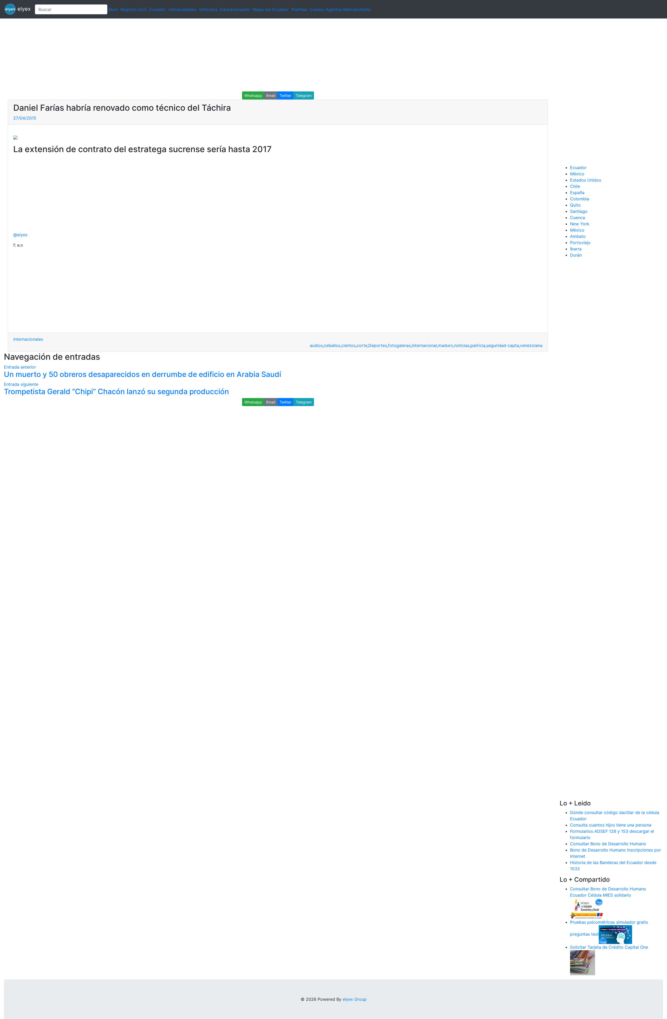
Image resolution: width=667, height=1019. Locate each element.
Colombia (579, 198)
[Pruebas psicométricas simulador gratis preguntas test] (615, 934)
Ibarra (576, 248)
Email (270, 95)
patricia (478, 345)
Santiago (579, 211)
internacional (424, 345)
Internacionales (28, 339)
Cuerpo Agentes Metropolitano (340, 9)
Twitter (285, 95)
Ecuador (157, 9)
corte (362, 345)
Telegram (304, 95)
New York (579, 223)
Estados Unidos (585, 180)
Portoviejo (580, 242)
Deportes (377, 345)
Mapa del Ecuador (271, 9)
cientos (348, 345)
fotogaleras (399, 345)
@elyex (20, 234)
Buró (113, 9)
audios (316, 345)
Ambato (578, 236)
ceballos (332, 345)
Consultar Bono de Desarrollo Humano (608, 843)
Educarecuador (235, 9)
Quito (575, 205)
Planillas (299, 9)
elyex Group (355, 999)
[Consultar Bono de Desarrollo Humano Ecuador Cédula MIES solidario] (586, 908)
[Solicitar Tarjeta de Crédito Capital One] (582, 962)
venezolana (531, 345)
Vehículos (208, 9)
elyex (23, 9)
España (577, 192)
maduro (445, 345)
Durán (576, 255)
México (577, 173)
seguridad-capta (502, 345)
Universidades (182, 9)
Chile (575, 186)
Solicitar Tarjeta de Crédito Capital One (609, 947)
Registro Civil (133, 9)
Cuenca (577, 217)
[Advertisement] (156, 54)
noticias (462, 345)
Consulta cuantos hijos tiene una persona (610, 825)
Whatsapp (253, 95)
